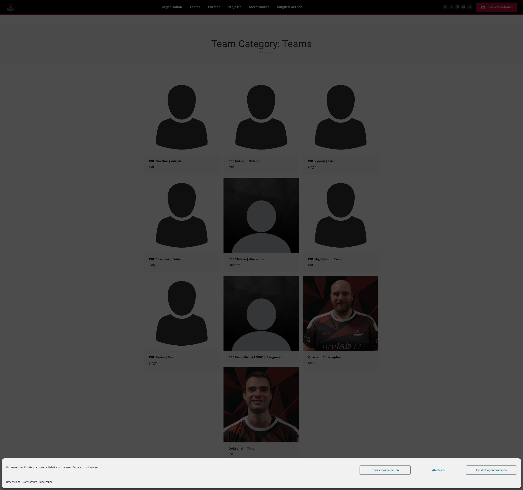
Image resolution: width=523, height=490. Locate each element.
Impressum (45, 482)
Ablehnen (438, 470)
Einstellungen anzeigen (491, 470)
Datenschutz (13, 482)
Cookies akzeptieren (385, 470)
